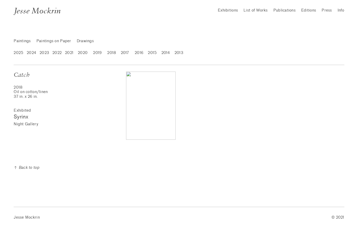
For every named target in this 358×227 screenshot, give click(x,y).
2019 (97, 53)
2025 (18, 53)
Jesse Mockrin (37, 10)
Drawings (85, 41)
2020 (83, 53)
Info (341, 10)
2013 (179, 53)
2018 (111, 53)
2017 (125, 53)
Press (327, 10)
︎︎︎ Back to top (26, 167)
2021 (69, 53)
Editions (308, 10)
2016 (139, 53)
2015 (152, 53)
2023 (44, 53)
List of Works (255, 10)
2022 (57, 53)
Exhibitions (228, 10)
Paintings (22, 41)
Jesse (19, 217)
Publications (284, 10)
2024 (31, 53)
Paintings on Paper (53, 41)
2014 (165, 53)
